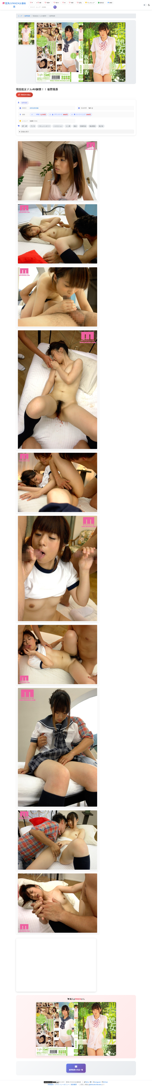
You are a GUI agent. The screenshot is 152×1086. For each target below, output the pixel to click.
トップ (20, 16)
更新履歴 (74, 1084)
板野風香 (27, 16)
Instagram (97, 1082)
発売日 (102, 3)
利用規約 (51, 1084)
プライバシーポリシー (62, 1084)
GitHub (105, 1082)
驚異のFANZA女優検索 (15, 5)
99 (40, 3)
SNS (110, 3)
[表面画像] (26, 33)
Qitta (87, 1082)
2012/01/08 (34, 108)
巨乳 (80, 3)
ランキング (90, 3)
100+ (48, 3)
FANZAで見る (26, 95)
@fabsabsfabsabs (95, 1084)
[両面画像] (81, 52)
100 (72, 3)
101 (57, 3)
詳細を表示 (25, 132)
